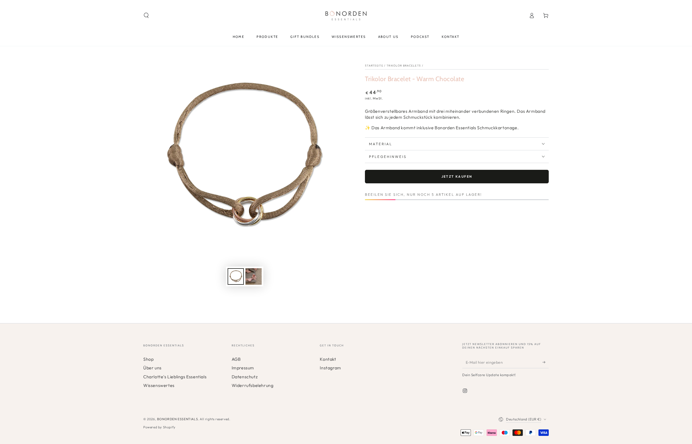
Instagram (330, 367)
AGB (236, 359)
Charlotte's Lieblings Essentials (175, 376)
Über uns (152, 367)
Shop (148, 359)
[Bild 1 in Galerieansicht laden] (236, 276)
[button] (146, 15)
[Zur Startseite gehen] (346, 15)
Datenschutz (245, 376)
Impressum (243, 367)
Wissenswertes (159, 385)
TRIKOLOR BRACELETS (404, 65)
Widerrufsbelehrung (253, 385)
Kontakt (328, 359)
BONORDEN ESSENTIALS (177, 419)
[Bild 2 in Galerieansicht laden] (253, 276)
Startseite (374, 65)
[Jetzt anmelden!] (546, 362)
